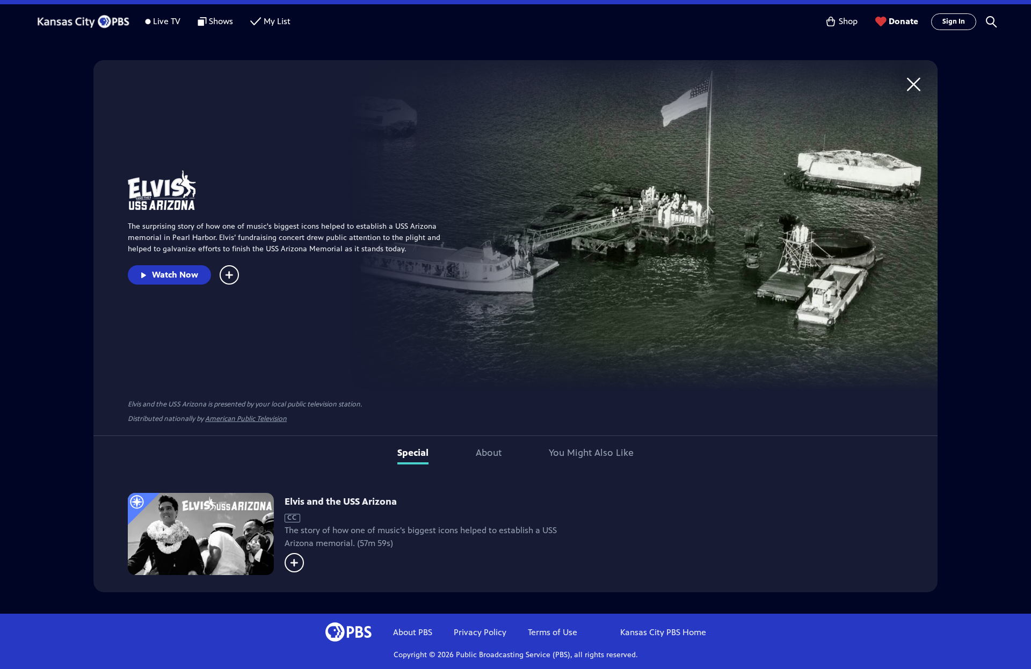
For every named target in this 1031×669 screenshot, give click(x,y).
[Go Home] (913, 84)
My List (277, 21)
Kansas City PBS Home (663, 632)
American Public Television (246, 419)
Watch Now (175, 275)
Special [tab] (413, 453)
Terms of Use (552, 632)
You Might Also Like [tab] (591, 453)
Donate (903, 21)
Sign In (953, 21)
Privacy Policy (480, 632)
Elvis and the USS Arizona (341, 501)
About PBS (412, 632)
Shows (221, 21)
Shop (848, 21)
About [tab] (489, 453)
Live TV (166, 21)
